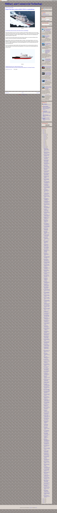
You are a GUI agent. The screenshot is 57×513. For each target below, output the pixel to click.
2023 (43, 129)
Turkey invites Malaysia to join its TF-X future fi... (46, 357)
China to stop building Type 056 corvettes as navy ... (47, 306)
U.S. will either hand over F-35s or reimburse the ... (46, 158)
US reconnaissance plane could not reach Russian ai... (46, 369)
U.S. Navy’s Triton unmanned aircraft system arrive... (46, 194)
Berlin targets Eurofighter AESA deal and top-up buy (47, 385)
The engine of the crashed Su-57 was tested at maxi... (46, 476)
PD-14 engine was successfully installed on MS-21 (48, 44)
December (45, 134)
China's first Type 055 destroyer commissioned (46, 362)
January (45, 147)
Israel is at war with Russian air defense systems (47, 462)
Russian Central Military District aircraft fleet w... (46, 229)
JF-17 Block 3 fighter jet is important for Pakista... (46, 470)
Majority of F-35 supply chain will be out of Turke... (47, 309)
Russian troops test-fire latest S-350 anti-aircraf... (47, 340)
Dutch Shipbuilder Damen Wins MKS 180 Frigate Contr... (46, 316)
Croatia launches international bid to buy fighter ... (46, 332)
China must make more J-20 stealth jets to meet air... (46, 248)
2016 (43, 502)
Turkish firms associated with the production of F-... (46, 459)
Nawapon (44, 13)
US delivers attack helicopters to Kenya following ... (47, 212)
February (45, 146)
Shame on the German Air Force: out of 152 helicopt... (47, 449)
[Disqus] (22, 80)
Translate (48, 20)
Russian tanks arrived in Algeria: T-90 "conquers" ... (46, 329)
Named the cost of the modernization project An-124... (46, 380)
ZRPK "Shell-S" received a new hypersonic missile (46, 166)
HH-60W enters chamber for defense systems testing (47, 400)
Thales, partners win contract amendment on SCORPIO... (47, 182)
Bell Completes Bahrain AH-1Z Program (47, 36)
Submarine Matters (45, 106)
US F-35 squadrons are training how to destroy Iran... (46, 431)
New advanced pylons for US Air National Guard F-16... (47, 227)
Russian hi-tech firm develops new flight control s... (46, 296)
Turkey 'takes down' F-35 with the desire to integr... (47, 204)
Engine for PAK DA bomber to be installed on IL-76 (46, 405)
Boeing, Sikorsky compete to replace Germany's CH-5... (46, 345)
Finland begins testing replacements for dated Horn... (47, 392)
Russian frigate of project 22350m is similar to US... (46, 287)
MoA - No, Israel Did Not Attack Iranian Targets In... (46, 457)
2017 (43, 501)
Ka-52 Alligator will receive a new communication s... (46, 185)
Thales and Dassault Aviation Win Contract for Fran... (46, 321)
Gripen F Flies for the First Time (47, 104)
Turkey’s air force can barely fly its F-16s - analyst (46, 465)
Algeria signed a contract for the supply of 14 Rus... (46, 491)
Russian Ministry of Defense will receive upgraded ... (47, 496)
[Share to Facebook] (16, 69)
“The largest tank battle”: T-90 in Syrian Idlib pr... (46, 425)
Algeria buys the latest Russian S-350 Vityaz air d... (47, 473)
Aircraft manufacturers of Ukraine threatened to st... (47, 273)
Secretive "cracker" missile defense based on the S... (46, 451)
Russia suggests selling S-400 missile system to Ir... (47, 434)
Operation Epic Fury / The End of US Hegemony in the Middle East (46, 112)
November (45, 135)
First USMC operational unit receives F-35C (46, 210)
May (44, 142)
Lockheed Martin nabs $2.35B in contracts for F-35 (47, 494)
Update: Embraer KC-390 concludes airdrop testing (46, 481)
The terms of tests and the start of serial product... (47, 324)
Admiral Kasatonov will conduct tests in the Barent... (46, 387)
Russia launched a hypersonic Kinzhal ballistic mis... (46, 397)
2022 (43, 130)
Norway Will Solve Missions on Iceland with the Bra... (47, 153)
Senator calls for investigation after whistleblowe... (46, 199)
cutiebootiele (30, 507)
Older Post (38, 92)
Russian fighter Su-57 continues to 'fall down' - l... (46, 446)
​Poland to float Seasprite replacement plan (46, 411)
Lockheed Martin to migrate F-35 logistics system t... (46, 245)
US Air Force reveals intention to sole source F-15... (46, 171)
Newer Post (7, 92)
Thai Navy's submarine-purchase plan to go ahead (47, 304)
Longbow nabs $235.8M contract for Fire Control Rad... (47, 207)
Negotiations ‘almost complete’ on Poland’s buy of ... (46, 218)
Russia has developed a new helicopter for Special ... (47, 188)
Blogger (36, 507)
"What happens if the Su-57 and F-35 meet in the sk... (46, 419)
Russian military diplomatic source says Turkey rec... (46, 260)
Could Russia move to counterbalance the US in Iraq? (47, 257)
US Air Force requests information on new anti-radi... (47, 395)
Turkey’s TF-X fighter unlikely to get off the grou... (47, 298)
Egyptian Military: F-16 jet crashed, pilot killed (47, 351)
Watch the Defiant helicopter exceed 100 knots (46, 271)
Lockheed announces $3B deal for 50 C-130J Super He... (46, 334)
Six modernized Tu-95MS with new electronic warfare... (46, 454)
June (44, 141)
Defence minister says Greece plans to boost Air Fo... (47, 408)
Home (22, 92)
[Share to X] (15, 69)
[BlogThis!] (14, 69)
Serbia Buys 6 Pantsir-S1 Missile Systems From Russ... (47, 263)
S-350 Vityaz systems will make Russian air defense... (46, 403)
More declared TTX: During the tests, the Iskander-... (47, 365)
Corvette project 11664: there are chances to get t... (46, 326)
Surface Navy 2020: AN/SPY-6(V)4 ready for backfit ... (46, 337)
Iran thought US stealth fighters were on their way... (47, 268)
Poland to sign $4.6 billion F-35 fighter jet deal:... (46, 180)
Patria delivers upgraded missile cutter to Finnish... (46, 285)
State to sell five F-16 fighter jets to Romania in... (46, 169)
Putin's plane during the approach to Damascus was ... (46, 413)
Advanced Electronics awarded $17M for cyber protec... (47, 342)
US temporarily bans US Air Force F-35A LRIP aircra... (46, 478)
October (45, 136)
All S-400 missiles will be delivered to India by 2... (47, 290)
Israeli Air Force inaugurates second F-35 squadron (47, 318)
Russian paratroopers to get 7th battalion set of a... (46, 293)
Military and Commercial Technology (23, 3)
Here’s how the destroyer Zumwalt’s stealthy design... (47, 215)
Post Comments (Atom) (24, 94)
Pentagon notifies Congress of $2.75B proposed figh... (47, 416)
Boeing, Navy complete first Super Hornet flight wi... (47, 282)
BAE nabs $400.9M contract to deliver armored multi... (46, 235)
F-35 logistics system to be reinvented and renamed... (47, 301)
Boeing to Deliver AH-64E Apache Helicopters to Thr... (46, 486)
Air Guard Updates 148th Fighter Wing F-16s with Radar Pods (48, 60)
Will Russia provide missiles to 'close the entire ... (47, 196)
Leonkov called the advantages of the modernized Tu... (46, 443)
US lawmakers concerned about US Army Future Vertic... (47, 467)
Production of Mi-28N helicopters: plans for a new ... (46, 155)
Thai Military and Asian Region (46, 118)
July (44, 140)
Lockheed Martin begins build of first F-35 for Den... (46, 163)
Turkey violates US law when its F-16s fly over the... (46, 276)
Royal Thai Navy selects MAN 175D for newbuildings (46, 224)
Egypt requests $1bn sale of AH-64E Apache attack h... (46, 174)
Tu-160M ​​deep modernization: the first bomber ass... (46, 374)
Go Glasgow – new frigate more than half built (46, 177)
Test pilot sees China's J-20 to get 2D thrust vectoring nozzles (48, 30)
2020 (43, 133)
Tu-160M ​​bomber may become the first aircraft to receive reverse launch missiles (48, 51)
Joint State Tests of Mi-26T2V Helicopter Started (47, 488)
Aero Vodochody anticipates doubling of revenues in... (47, 202)
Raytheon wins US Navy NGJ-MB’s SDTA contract (46, 161)
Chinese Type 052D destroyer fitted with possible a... (46, 265)
